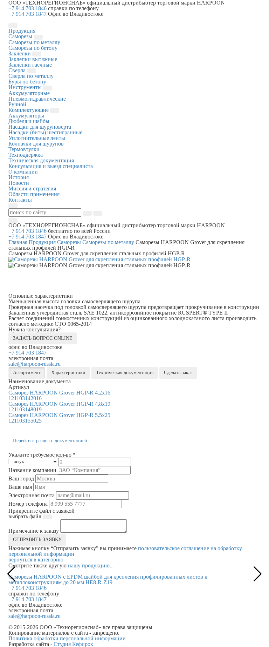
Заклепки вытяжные (32, 59)
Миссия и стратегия (32, 188)
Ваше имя (20, 487)
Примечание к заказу (33, 531)
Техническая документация (41, 160)
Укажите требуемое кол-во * (42, 455)
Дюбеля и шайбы (28, 121)
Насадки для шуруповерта (39, 127)
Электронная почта (31, 495)
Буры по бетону (27, 82)
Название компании (32, 470)
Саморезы (21, 36)
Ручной (17, 104)
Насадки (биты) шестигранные (45, 132)
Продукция (42, 242)
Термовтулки (24, 149)
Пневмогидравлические (37, 99)
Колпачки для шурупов (36, 144)
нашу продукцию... (91, 565)
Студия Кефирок (73, 644)
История (18, 177)
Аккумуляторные (29, 93)
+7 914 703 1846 (27, 8)
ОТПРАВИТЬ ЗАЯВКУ (37, 539)
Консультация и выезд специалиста (50, 166)
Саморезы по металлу (34, 42)
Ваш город (21, 478)
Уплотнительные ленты (36, 138)
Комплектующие (29, 110)
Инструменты (25, 87)
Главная (17, 242)
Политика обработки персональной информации (67, 638)
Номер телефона (28, 504)
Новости (18, 183)
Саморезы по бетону (32, 48)
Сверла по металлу (31, 76)
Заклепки (20, 53)
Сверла (17, 70)
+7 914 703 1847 (27, 14)
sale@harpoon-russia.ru (34, 364)
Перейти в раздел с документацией (50, 440)
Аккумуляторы (26, 116)
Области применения (34, 194)
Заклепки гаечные (30, 65)
